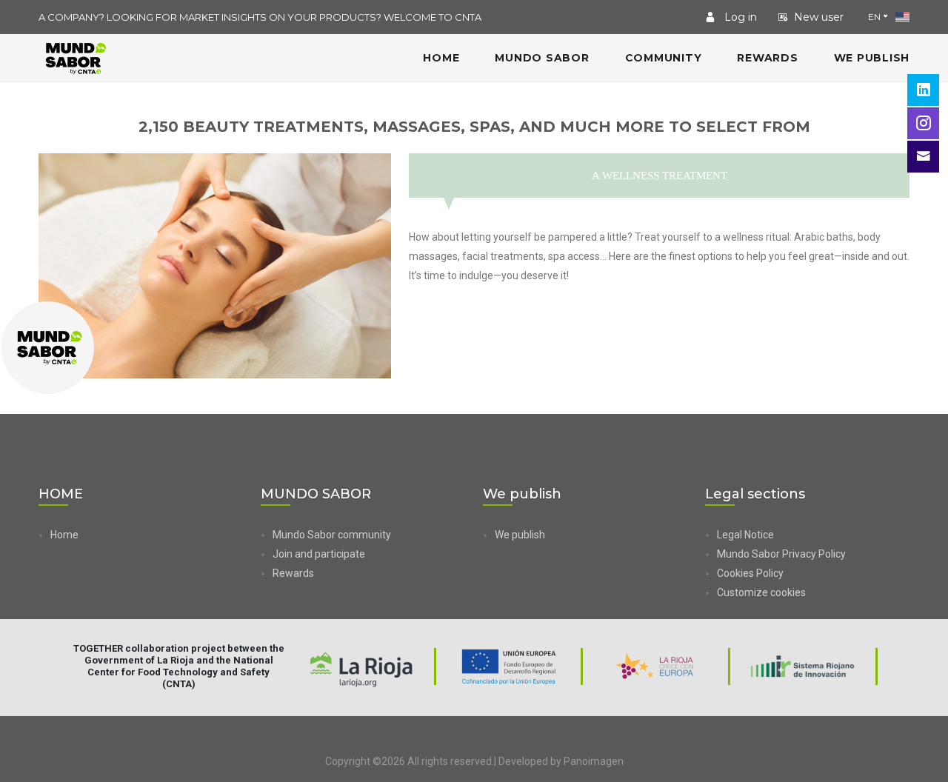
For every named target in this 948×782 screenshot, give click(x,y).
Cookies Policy (750, 573)
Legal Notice (745, 535)
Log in (739, 17)
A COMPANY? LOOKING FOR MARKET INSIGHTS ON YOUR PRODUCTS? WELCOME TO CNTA (260, 17)
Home (64, 535)
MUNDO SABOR (542, 57)
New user (819, 17)
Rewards (767, 57)
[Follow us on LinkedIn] (923, 90)
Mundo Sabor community (332, 535)
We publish (872, 57)
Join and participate (319, 554)
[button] (813, 592)
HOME (441, 57)
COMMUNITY (663, 57)
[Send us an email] (923, 157)
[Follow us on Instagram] (923, 123)
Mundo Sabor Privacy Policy (781, 554)
